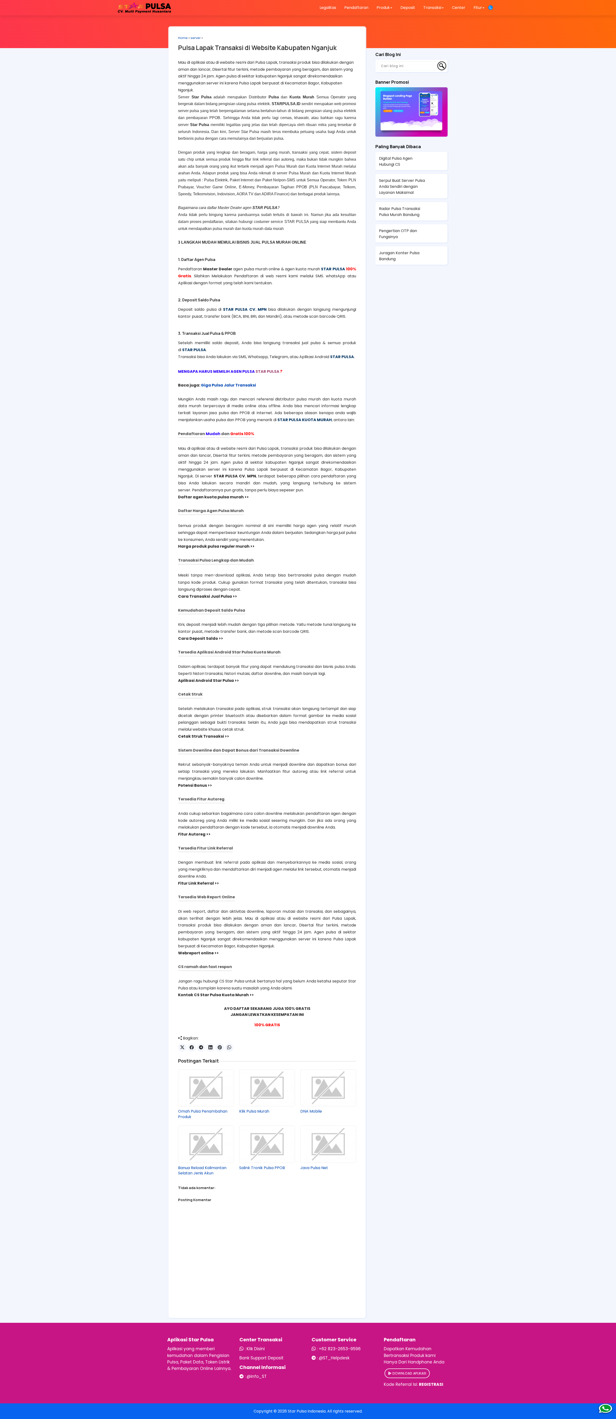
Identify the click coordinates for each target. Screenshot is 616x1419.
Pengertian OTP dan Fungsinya (398, 234)
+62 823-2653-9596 (340, 1349)
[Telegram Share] (201, 1047)
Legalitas (328, 7)
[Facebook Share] (191, 1047)
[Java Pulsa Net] (328, 1144)
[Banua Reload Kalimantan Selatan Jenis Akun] (206, 1144)
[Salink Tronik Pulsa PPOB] (267, 1144)
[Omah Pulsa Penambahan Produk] (206, 1087)
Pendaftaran (356, 7)
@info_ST (257, 1376)
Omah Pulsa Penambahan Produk (202, 1114)
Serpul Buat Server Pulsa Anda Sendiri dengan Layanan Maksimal (402, 186)
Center (458, 7)
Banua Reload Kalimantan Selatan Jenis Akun (202, 1170)
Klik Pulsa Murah (254, 1111)
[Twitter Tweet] (182, 1047)
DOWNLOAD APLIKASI (408, 1373)
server (196, 38)
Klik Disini (256, 1349)
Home (183, 38)
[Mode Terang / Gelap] (490, 7)
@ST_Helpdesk (334, 1358)
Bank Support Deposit (261, 1358)
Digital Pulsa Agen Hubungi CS (395, 161)
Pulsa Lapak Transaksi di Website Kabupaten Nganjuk (257, 47)
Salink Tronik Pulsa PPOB (262, 1168)
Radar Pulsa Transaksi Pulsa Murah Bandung (399, 211)
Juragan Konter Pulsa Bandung (399, 256)
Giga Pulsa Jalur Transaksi (228, 385)
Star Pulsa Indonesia (307, 1411)
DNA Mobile (311, 1111)
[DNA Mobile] (328, 1087)
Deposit (407, 7)
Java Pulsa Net (314, 1168)
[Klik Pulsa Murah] (267, 1087)
